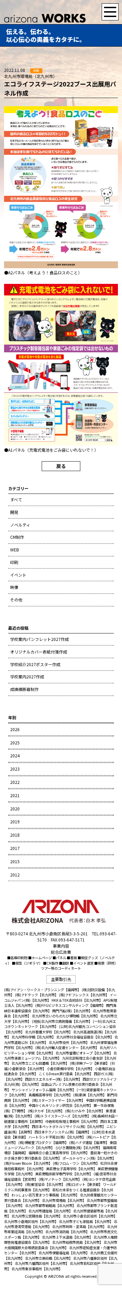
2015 (15, 861)
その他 (16, 599)
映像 (14, 587)
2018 (15, 835)
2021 (15, 795)
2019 (15, 821)
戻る (61, 466)
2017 (15, 848)
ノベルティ (20, 525)
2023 (15, 769)
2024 (15, 755)
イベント (18, 575)
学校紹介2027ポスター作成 (35, 664)
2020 (15, 808)
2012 (15, 874)
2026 (15, 729)
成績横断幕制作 (24, 689)
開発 (14, 512)
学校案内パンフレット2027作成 (39, 639)
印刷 (14, 562)
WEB (14, 549)
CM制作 (17, 537)
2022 (15, 782)
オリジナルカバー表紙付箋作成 (38, 652)
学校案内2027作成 (27, 676)
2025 (15, 742)
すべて (16, 499)
